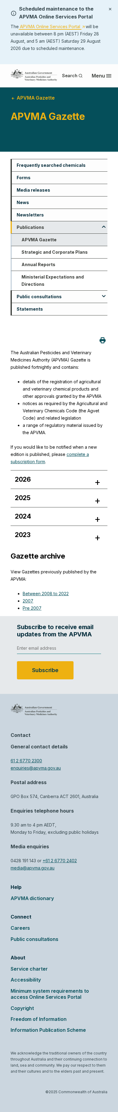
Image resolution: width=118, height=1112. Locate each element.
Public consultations (39, 296)
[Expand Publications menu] (103, 224)
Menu (98, 76)
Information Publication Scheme (48, 1030)
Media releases (33, 190)
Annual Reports (38, 264)
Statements (30, 309)
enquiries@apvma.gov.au (36, 767)
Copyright (22, 1008)
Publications (30, 227)
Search (69, 75)
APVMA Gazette (39, 239)
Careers (20, 928)
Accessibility (26, 980)
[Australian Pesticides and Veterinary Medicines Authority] (34, 75)
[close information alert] (110, 8)
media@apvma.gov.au (32, 867)
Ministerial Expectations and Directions (52, 280)
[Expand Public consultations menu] (103, 294)
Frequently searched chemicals (51, 165)
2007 (28, 600)
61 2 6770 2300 (26, 760)
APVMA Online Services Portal (52, 27)
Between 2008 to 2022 (46, 593)
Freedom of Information (39, 1019)
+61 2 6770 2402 (60, 860)
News (23, 202)
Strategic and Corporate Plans (54, 252)
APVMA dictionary (32, 898)
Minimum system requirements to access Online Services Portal (50, 994)
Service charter (29, 969)
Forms (24, 177)
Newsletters (30, 214)
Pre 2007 (32, 608)
